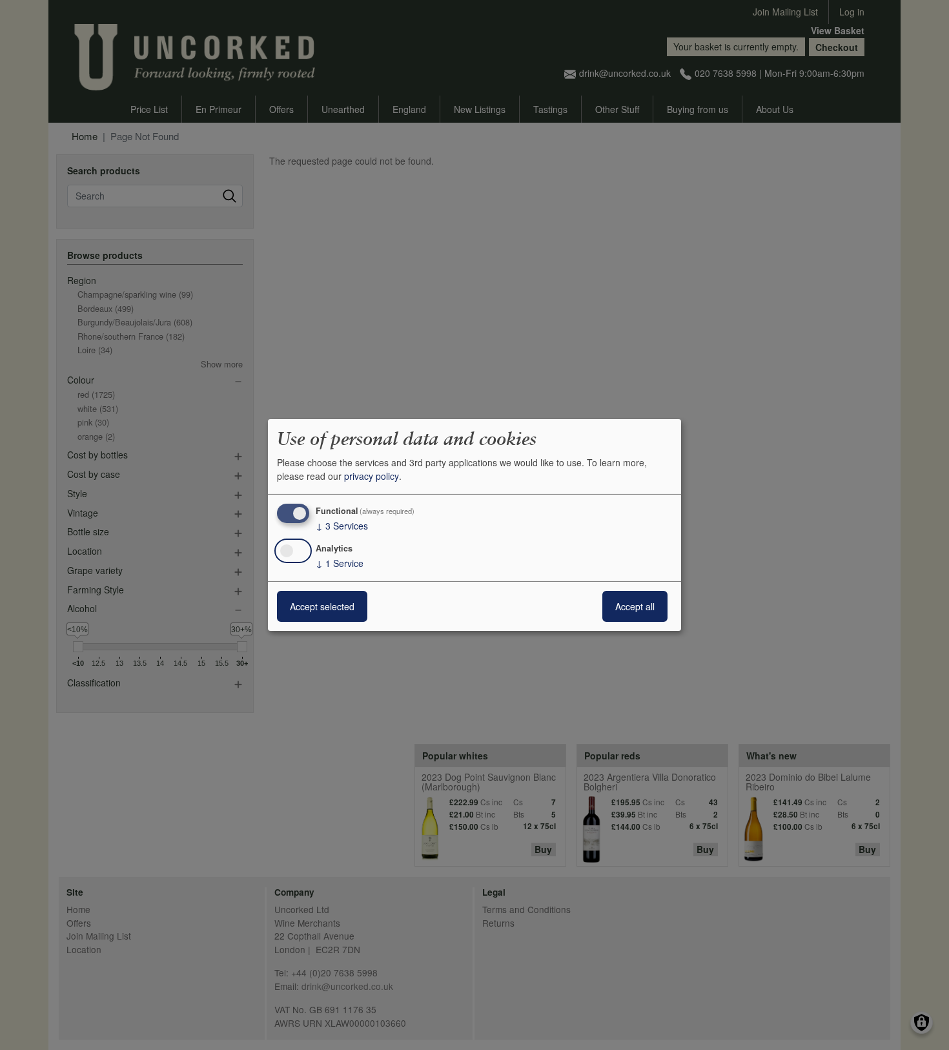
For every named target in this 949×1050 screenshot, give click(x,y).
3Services (342, 525)
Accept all (635, 606)
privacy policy (371, 475)
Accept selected (322, 606)
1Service (339, 563)
